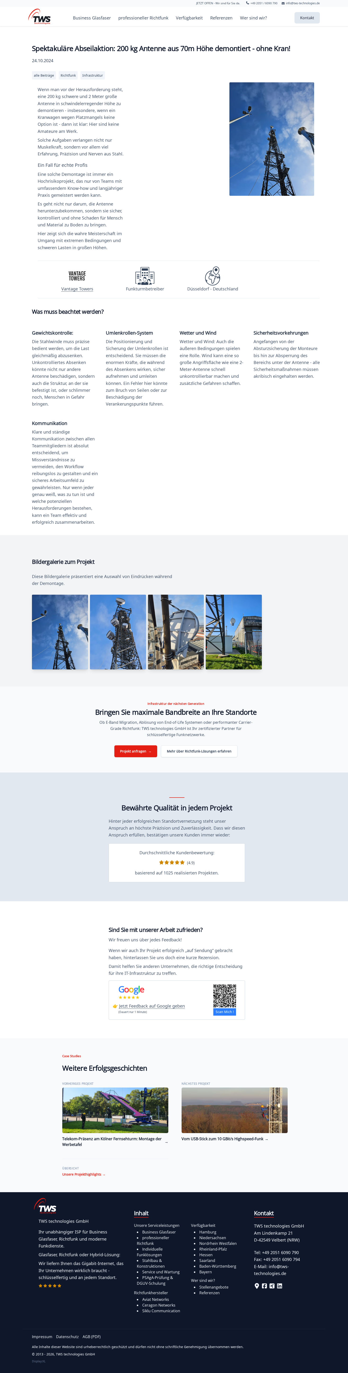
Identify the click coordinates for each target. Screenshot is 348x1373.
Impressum (42, 1336)
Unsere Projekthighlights (84, 1174)
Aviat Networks (155, 1299)
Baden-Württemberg (217, 1266)
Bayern (205, 1272)
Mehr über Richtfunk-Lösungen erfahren (199, 751)
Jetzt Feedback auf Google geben (152, 1006)
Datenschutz (67, 1336)
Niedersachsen (212, 1237)
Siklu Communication (161, 1310)
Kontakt (307, 17)
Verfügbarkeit (189, 18)
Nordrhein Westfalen (218, 1243)
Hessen (206, 1254)
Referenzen (221, 18)
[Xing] (272, 1286)
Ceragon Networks (158, 1305)
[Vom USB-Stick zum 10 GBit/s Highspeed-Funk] (235, 1110)
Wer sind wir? (253, 18)
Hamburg (207, 1232)
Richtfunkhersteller (151, 1292)
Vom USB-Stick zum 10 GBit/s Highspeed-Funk (225, 1138)
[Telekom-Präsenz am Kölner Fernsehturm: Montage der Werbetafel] (115, 1110)
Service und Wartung (161, 1272)
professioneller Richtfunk (143, 18)
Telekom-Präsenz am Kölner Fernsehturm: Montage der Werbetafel (115, 1141)
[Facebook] (264, 1286)
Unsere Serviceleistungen (156, 1225)
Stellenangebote (213, 1287)
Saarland (207, 1260)
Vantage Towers (77, 289)
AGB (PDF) (92, 1336)
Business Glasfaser (92, 18)
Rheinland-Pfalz (213, 1249)
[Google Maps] (257, 1286)
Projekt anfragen (136, 751)
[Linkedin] (279, 1286)
